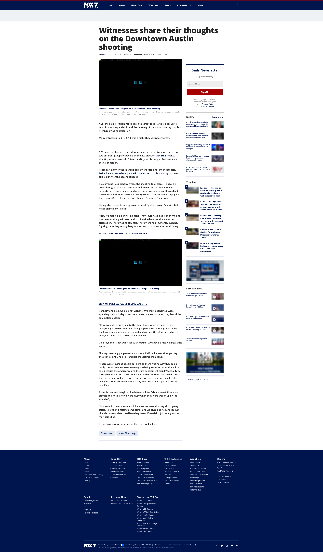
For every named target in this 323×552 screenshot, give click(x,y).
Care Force (168, 474)
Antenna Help (195, 490)
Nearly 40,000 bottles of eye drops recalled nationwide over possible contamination (197, 124)
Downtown (128, 54)
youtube (232, 546)
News (87, 458)
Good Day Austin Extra (146, 477)
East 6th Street (163, 155)
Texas (86, 468)
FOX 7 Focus (169, 468)
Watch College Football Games (146, 504)
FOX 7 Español (143, 468)
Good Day (116, 458)
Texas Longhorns (91, 500)
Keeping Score (116, 465)
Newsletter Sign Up (198, 468)
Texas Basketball (91, 513)
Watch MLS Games (145, 532)
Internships (194, 477)
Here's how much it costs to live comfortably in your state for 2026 (198, 169)
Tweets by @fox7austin (197, 379)
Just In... (190, 116)
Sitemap (87, 481)
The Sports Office (144, 471)
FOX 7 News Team (198, 471)
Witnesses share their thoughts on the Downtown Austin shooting (129, 108)
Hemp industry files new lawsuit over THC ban (196, 306)
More (200, 5)
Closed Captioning (197, 481)
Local (86, 462)
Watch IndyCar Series (145, 515)
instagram (227, 546)
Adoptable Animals (118, 474)
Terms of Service (206, 106)
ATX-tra (167, 484)
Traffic (86, 465)
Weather (221, 458)
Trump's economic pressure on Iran (197, 340)
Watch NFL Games (144, 500)
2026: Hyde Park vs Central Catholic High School (196, 294)
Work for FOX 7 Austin (199, 474)
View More (217, 117)
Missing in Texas (170, 477)
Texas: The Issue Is (171, 471)
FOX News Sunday (91, 477)
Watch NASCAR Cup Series (148, 512)
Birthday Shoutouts (118, 462)
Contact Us (194, 465)
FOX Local (142, 458)
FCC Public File (196, 484)
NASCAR (87, 510)
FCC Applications (197, 487)
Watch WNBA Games (145, 529)
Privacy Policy (208, 104)
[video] (217, 296)
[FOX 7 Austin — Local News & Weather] (92, 5)
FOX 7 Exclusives (173, 458)
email (237, 546)
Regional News (118, 497)
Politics (87, 471)
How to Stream (143, 462)
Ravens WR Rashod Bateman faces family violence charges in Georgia (197, 158)
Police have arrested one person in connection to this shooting (133, 173)
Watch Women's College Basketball (147, 524)
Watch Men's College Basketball (145, 519)
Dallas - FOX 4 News (118, 500)
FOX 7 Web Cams (224, 476)
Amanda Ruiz (106, 54)
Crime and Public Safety (93, 474)
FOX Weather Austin (145, 474)
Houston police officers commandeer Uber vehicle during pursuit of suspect (197, 135)
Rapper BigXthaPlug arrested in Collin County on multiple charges (198, 146)
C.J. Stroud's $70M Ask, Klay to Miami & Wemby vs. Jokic (198, 328)
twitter (222, 546)
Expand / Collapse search (237, 5)
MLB (86, 507)
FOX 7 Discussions (171, 481)
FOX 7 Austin (117, 54)
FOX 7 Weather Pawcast (226, 462)
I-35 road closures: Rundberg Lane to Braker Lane (197, 317)
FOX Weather (222, 479)
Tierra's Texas (142, 465)
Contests (114, 477)
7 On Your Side (170, 465)
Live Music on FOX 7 (118, 471)
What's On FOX (196, 462)
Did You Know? (223, 482)
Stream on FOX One (148, 497)
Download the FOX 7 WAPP (225, 466)
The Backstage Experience (147, 484)
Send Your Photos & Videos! (225, 472)
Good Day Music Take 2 (147, 481)
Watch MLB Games (145, 509)
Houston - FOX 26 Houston (121, 503)
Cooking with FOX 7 (118, 468)
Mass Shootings (127, 433)
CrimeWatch (168, 462)
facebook (217, 546)
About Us (195, 458)
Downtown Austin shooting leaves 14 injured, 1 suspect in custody (129, 288)
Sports (87, 497)
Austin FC (87, 503)
